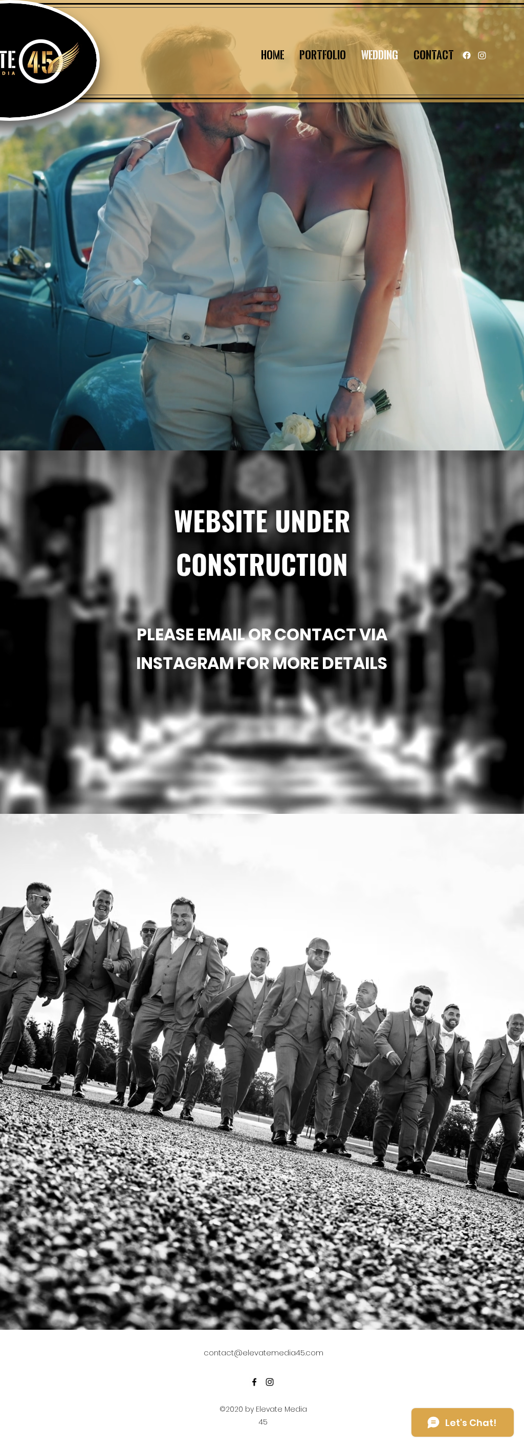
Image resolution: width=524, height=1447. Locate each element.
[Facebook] (467, 55)
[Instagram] (482, 55)
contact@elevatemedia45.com (263, 1352)
